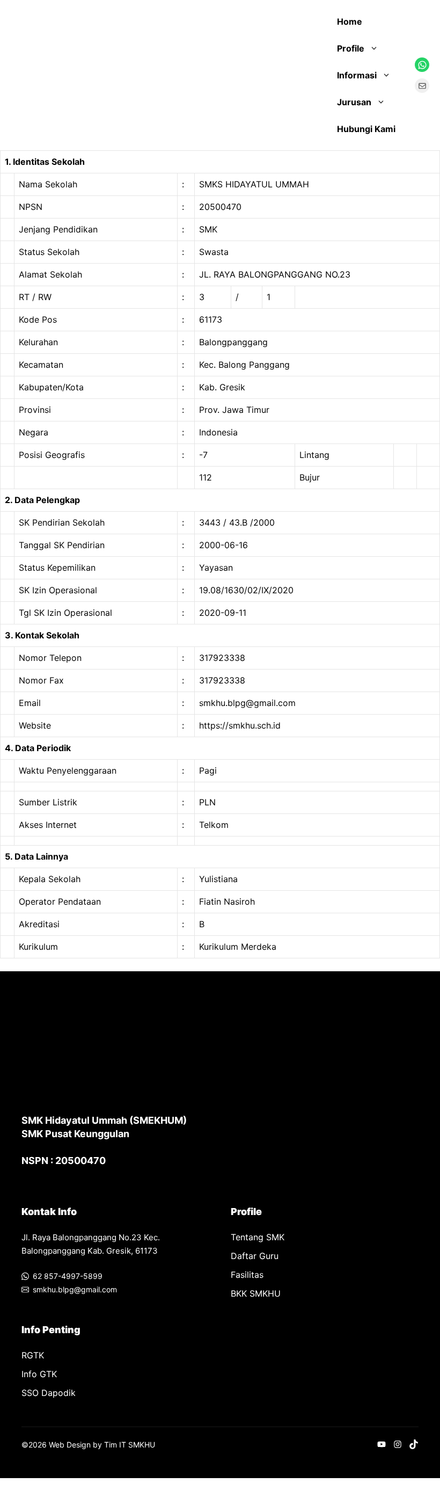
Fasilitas (247, 1274)
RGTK (32, 1355)
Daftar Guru (254, 1255)
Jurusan (354, 102)
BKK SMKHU (256, 1293)
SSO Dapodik (48, 1392)
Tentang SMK (257, 1237)
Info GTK (39, 1374)
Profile (350, 48)
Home (349, 21)
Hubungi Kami (366, 128)
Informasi (357, 75)
